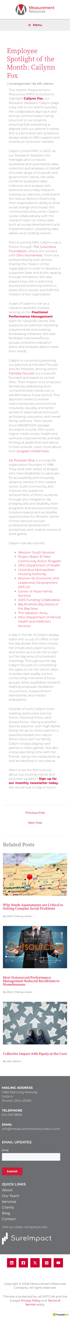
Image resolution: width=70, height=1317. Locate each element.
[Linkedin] (11, 1262)
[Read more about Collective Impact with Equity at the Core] (35, 1023)
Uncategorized (19, 83)
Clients (8, 1207)
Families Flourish (22, 373)
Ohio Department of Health (39, 565)
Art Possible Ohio (22, 460)
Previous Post (35, 812)
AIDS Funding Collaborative (39, 600)
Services (9, 1202)
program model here (33, 451)
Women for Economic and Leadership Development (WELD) (38, 582)
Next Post (35, 822)
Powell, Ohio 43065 (16, 1100)
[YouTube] (58, 1262)
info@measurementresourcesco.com (31, 1129)
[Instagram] (46, 1262)
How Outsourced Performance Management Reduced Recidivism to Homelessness (31, 981)
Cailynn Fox (33, 98)
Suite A (7, 1096)
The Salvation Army (32, 613)
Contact (9, 1219)
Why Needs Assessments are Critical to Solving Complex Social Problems (33, 907)
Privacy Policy (31, 1300)
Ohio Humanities (29, 255)
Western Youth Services (36, 552)
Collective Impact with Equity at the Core (35, 1054)
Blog (6, 1213)
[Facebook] (23, 1262)
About (7, 1190)
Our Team (10, 1196)
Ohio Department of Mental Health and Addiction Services (39, 621)
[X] (35, 1262)
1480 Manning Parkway (20, 1092)
